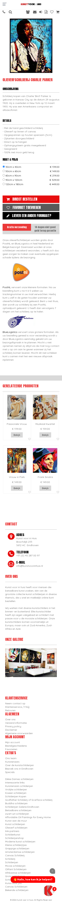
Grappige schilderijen (17, 848)
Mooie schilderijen (15, 865)
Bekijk (17, 434)
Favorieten (11, 749)
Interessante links (15, 782)
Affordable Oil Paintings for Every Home (28, 817)
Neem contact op (15, 703)
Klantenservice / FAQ (17, 706)
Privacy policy (13, 726)
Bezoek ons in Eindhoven (19, 768)
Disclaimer (11, 729)
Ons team (11, 758)
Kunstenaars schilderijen (19, 786)
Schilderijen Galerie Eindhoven (22, 806)
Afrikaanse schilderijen (18, 872)
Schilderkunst (12, 834)
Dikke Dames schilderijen (19, 779)
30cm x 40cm (32, 166)
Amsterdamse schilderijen (20, 851)
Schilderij (10, 858)
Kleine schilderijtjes (16, 845)
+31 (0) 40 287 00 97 (28, 555)
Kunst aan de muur (16, 820)
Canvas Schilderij (15, 855)
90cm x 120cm (32, 179)
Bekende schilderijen (16, 890)
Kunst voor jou (13, 883)
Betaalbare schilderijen (18, 810)
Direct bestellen (24, 199)
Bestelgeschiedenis (16, 745)
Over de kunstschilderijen (19, 765)
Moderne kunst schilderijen (20, 841)
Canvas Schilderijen (16, 886)
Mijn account (12, 742)
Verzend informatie (16, 722)
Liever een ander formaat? (31, 215)
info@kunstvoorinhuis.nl (29, 565)
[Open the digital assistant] (48, 890)
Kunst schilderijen (15, 824)
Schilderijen (11, 862)
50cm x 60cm (32, 171)
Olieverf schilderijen (16, 827)
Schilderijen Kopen (15, 796)
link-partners (12, 831)
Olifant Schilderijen (16, 869)
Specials (10, 772)
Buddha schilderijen (16, 803)
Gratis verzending (17, 227)
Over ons (10, 719)
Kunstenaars (12, 761)
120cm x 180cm (32, 184)
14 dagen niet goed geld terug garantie (45, 228)
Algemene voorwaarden (19, 733)
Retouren (10, 710)
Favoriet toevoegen (27, 207)
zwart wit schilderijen (17, 813)
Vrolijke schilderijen (16, 789)
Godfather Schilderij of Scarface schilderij (29, 799)
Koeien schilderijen (15, 792)
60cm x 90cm (32, 175)
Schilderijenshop (14, 838)
